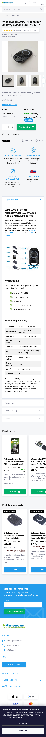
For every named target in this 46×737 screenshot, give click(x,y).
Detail (15, 570)
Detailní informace (9, 105)
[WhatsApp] (4, 656)
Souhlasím (23, 731)
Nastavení (23, 723)
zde (22, 717)
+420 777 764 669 (13, 645)
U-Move (12, 233)
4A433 (30, 233)
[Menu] (43, 3)
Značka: (8, 36)
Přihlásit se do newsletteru (14, 611)
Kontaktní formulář (14, 664)
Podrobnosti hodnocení (30, 30)
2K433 (7, 235)
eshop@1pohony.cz (14, 641)
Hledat (40, 9)
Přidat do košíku (24, 127)
